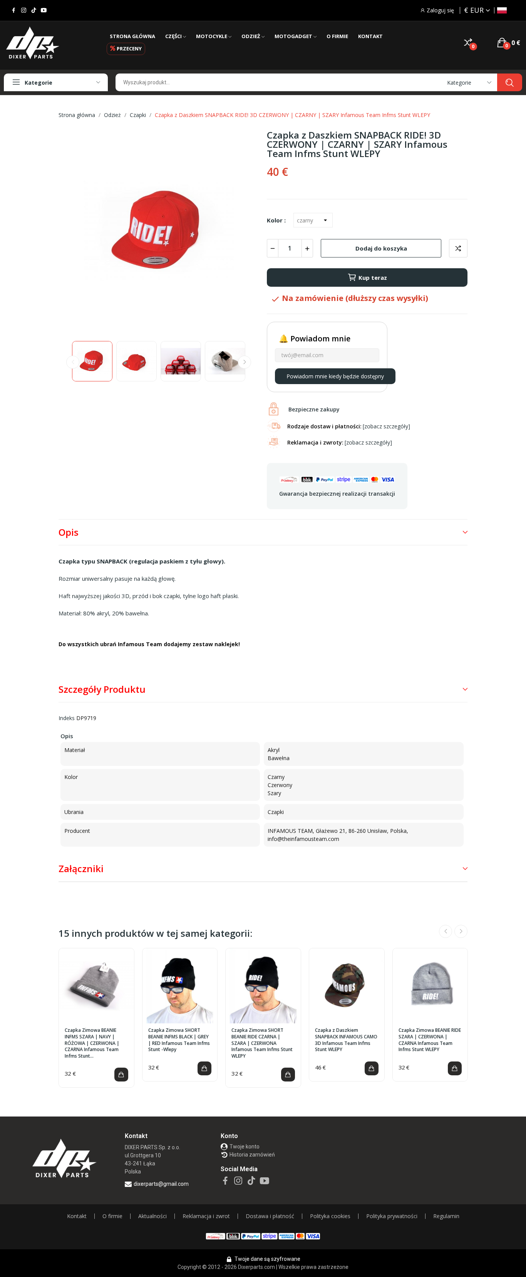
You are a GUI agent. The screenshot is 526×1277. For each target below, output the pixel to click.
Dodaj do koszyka (381, 248)
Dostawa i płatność (270, 1216)
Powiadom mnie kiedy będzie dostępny (335, 376)
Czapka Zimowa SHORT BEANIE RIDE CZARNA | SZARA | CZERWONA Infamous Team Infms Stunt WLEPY (262, 1043)
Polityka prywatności (391, 1216)
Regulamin (446, 1216)
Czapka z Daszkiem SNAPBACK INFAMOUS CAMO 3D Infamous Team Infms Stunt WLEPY (346, 1040)
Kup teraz (372, 277)
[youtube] (44, 10)
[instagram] (24, 10)
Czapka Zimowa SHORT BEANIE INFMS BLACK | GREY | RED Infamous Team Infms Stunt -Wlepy (179, 1040)
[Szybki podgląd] (97, 986)
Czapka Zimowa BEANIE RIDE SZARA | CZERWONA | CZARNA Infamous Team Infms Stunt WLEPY (430, 1040)
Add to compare (458, 248)
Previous (76, 232)
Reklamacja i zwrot (206, 1216)
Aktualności (152, 1216)
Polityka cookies (330, 1216)
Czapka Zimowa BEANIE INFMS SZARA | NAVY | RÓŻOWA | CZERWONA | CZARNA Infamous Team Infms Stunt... (92, 1043)
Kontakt (77, 1216)
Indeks (67, 718)
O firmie (112, 1216)
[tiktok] (34, 10)
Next (241, 232)
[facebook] (14, 10)
